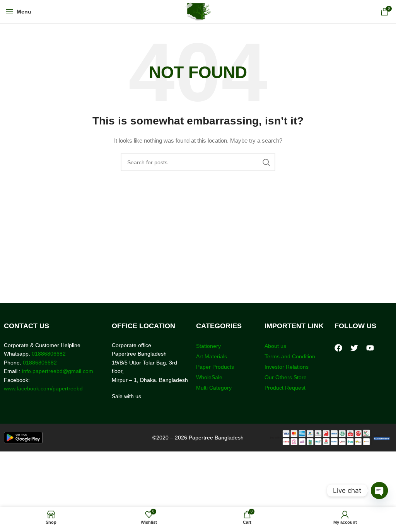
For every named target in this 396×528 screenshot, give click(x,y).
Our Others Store (286, 377)
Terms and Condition (290, 356)
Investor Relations (287, 367)
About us (275, 346)
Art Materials (211, 356)
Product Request (285, 388)
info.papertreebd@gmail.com (57, 371)
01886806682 (48, 354)
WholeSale (209, 377)
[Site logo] (198, 11)
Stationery (208, 346)
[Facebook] (338, 348)
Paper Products (215, 367)
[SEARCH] (266, 162)
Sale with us (126, 396)
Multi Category (214, 388)
